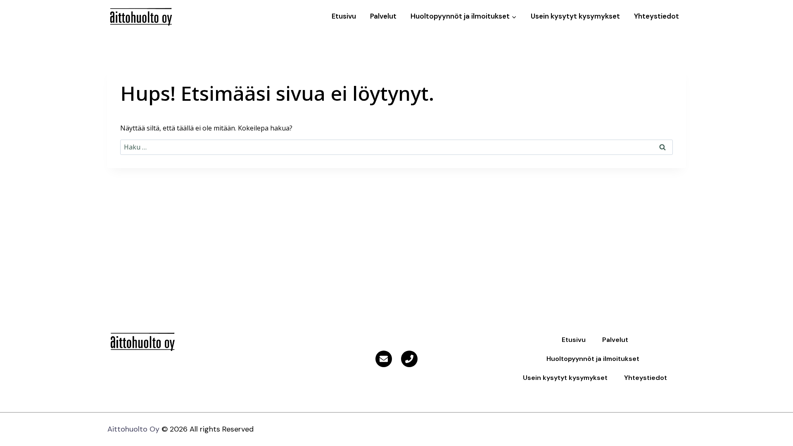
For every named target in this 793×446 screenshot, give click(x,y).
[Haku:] (396, 147)
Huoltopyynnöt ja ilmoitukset (592, 358)
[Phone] (409, 359)
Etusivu (344, 16)
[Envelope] (383, 359)
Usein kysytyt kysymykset (575, 16)
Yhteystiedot (656, 16)
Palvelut (383, 16)
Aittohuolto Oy (133, 429)
